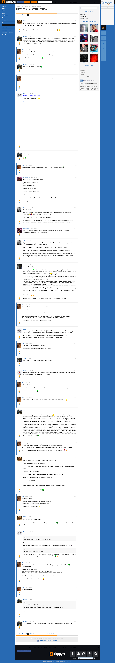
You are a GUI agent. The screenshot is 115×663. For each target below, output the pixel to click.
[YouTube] (83, 654)
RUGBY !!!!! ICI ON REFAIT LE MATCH (33, 6)
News (3, 8)
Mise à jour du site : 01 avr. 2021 (48, 661)
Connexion (21, 2)
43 (41, 15)
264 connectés (73, 2)
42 (40, 15)
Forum (4, 23)
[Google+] (89, 654)
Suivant (58, 15)
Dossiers (4, 18)
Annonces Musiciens (7, 32)
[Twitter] (78, 654)
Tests (3, 10)
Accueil (4, 6)
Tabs (88, 80)
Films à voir (69, 661)
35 (26, 15)
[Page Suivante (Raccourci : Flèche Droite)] (103, 33)
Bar (3, 25)
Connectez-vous (56, 638)
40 (36, 15)
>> (61, 15)
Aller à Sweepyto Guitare (94, 2)
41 (38, 15)
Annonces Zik (81, 647)
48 (51, 15)
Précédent (21, 15)
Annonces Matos (6, 30)
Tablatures (5, 15)
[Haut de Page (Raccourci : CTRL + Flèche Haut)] (103, 53)
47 (49, 15)
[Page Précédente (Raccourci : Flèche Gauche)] (103, 38)
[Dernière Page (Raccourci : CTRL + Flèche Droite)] (103, 43)
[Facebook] (72, 654)
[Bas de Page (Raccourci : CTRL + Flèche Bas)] (103, 58)
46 (47, 15)
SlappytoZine (5, 20)
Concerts (4, 27)
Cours (3, 13)
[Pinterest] (95, 654)
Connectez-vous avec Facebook (48, 640)
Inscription (33, 2)
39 (34, 15)
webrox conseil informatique (60, 661)
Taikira (105, 1)
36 (28, 15)
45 (45, 15)
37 (30, 15)
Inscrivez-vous (46, 638)
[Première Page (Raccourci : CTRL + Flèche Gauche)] (103, 48)
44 (43, 15)
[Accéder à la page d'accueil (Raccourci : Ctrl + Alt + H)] (9, 3)
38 (32, 15)
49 (53, 15)
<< (17, 15)
